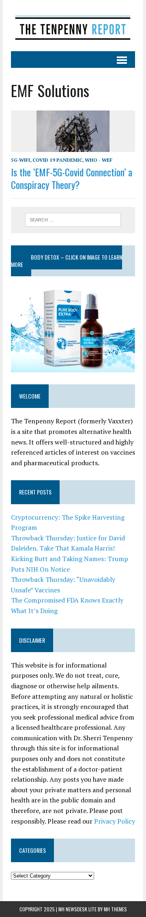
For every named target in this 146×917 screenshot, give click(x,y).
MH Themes (115, 909)
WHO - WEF (98, 160)
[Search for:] (73, 219)
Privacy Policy (114, 821)
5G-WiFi (20, 160)
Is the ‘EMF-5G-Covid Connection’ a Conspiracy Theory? (71, 178)
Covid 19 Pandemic (57, 160)
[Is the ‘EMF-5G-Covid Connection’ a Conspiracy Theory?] (73, 146)
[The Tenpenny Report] (73, 25)
